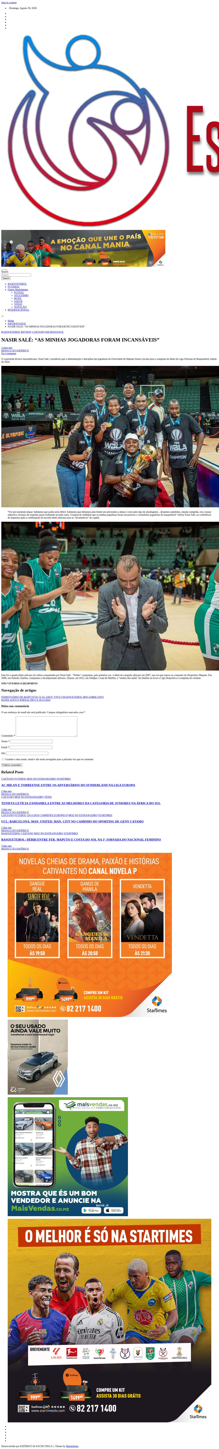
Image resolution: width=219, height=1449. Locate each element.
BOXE (17, 298)
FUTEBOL (14, 286)
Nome (5, 741)
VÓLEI (18, 304)
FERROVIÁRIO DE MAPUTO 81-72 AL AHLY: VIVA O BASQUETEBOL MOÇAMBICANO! (52, 697)
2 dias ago (6, 791)
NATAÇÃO (20, 307)
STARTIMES (64, 778)
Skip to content (9, 2)
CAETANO (38, 332)
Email (5, 747)
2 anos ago (6, 347)
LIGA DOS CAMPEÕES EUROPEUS (47, 815)
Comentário (8, 735)
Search (4, 271)
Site (3, 753)
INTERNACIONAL (18, 309)
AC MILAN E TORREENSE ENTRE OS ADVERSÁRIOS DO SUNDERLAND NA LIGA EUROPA (68, 785)
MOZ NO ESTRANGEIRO (41, 778)
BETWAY (26, 332)
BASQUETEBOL (17, 284)
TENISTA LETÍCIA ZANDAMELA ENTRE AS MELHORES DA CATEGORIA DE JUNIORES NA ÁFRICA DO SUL (81, 803)
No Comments (8, 353)
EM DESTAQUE (54, 332)
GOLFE (18, 301)
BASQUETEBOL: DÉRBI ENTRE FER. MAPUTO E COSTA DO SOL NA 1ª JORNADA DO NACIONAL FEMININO (81, 839)
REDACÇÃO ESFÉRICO (15, 350)
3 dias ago (6, 846)
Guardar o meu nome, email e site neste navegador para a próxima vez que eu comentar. (49, 759)
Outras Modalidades (18, 289)
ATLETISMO (21, 295)
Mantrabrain (72, 1446)
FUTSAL (19, 292)
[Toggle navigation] (2, 269)
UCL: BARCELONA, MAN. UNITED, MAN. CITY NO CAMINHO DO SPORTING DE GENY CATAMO (72, 821)
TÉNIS (48, 797)
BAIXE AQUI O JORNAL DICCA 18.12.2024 (25, 700)
